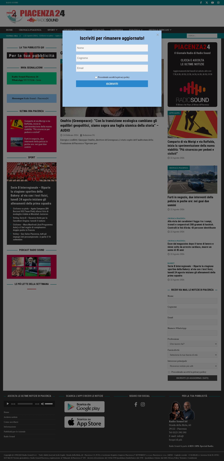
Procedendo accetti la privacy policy (114, 77)
